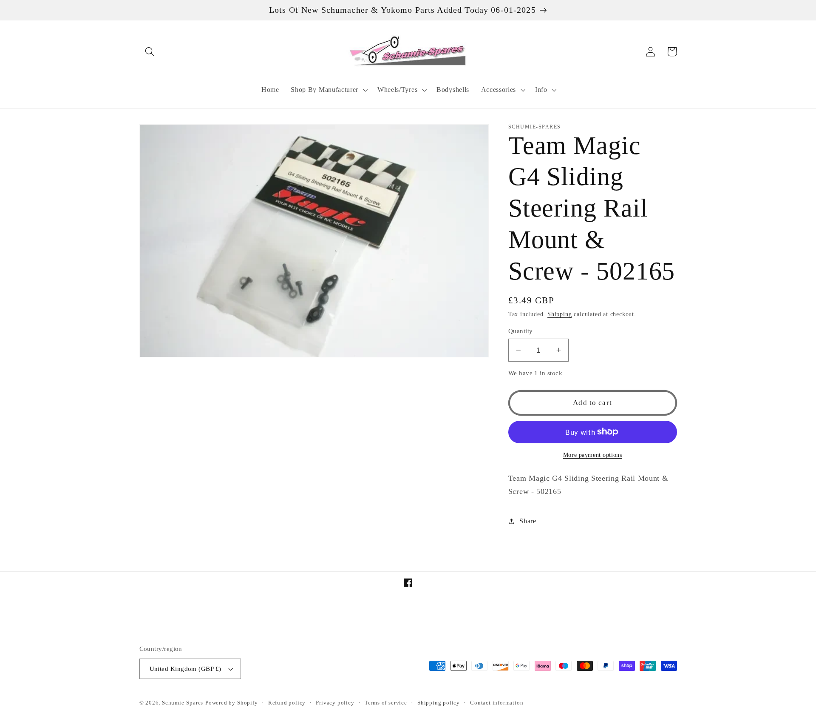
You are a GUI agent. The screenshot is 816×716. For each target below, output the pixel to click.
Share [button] (527, 521)
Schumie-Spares (182, 703)
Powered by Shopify (231, 703)
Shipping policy (438, 703)
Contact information (496, 703)
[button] (150, 52)
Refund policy (287, 703)
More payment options (592, 455)
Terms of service (386, 703)
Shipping (559, 314)
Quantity (520, 331)
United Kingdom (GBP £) (185, 668)
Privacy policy (335, 703)
